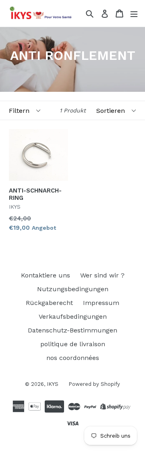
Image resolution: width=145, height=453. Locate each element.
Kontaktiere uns (45, 275)
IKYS (52, 384)
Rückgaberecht (49, 303)
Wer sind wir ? (102, 275)
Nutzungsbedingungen (72, 289)
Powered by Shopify (94, 384)
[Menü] (134, 13)
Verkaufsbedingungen (73, 316)
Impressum (101, 303)
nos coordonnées (72, 358)
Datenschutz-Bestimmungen (72, 330)
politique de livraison (72, 344)
